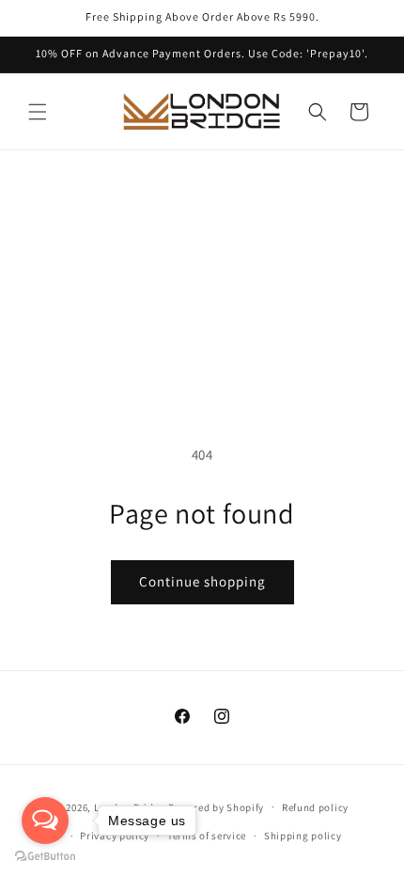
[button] (37, 112)
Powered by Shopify (216, 806)
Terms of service (206, 835)
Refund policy (315, 807)
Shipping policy (303, 835)
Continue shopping (202, 581)
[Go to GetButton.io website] (45, 857)
